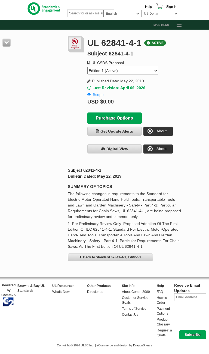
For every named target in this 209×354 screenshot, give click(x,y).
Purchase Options (114, 118)
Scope (98, 94)
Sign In (171, 7)
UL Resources (63, 286)
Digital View (117, 149)
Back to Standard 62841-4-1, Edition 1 (112, 257)
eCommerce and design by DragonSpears (124, 345)
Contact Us (130, 315)
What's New (61, 292)
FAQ (160, 292)
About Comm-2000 (136, 292)
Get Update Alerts (116, 131)
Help (148, 7)
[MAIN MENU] (176, 25)
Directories (95, 292)
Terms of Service (134, 309)
